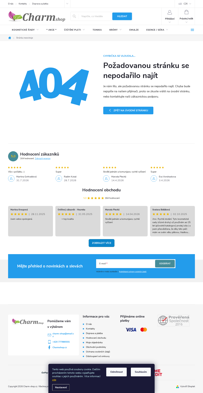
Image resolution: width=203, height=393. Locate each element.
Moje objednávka (94, 342)
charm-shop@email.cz (63, 335)
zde (54, 380)
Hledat (122, 16)
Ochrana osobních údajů (98, 351)
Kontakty (23, 3)
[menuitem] (25, 30)
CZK (186, 3)
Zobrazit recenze (42, 158)
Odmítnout (116, 372)
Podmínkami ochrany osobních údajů (132, 271)
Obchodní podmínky (96, 347)
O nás (10, 3)
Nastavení (61, 387)
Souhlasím (141, 372)
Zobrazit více (101, 243)
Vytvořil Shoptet (187, 386)
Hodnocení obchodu (101, 190)
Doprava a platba (40, 3)
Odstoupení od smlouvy (98, 356)
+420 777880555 (61, 341)
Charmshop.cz (59, 347)
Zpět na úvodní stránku (131, 110)
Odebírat (165, 263)
